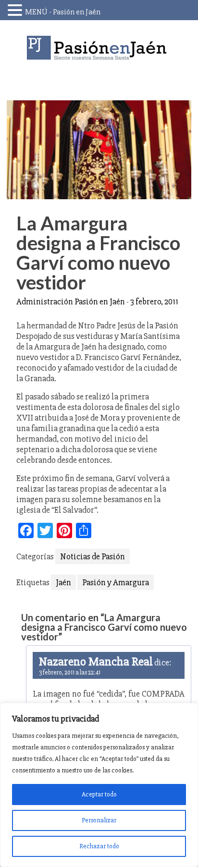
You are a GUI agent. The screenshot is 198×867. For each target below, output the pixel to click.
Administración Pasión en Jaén (70, 301)
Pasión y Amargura (115, 582)
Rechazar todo (99, 846)
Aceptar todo (99, 794)
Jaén (63, 582)
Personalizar (99, 820)
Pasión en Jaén (99, 48)
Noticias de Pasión (92, 556)
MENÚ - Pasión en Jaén (62, 12)
